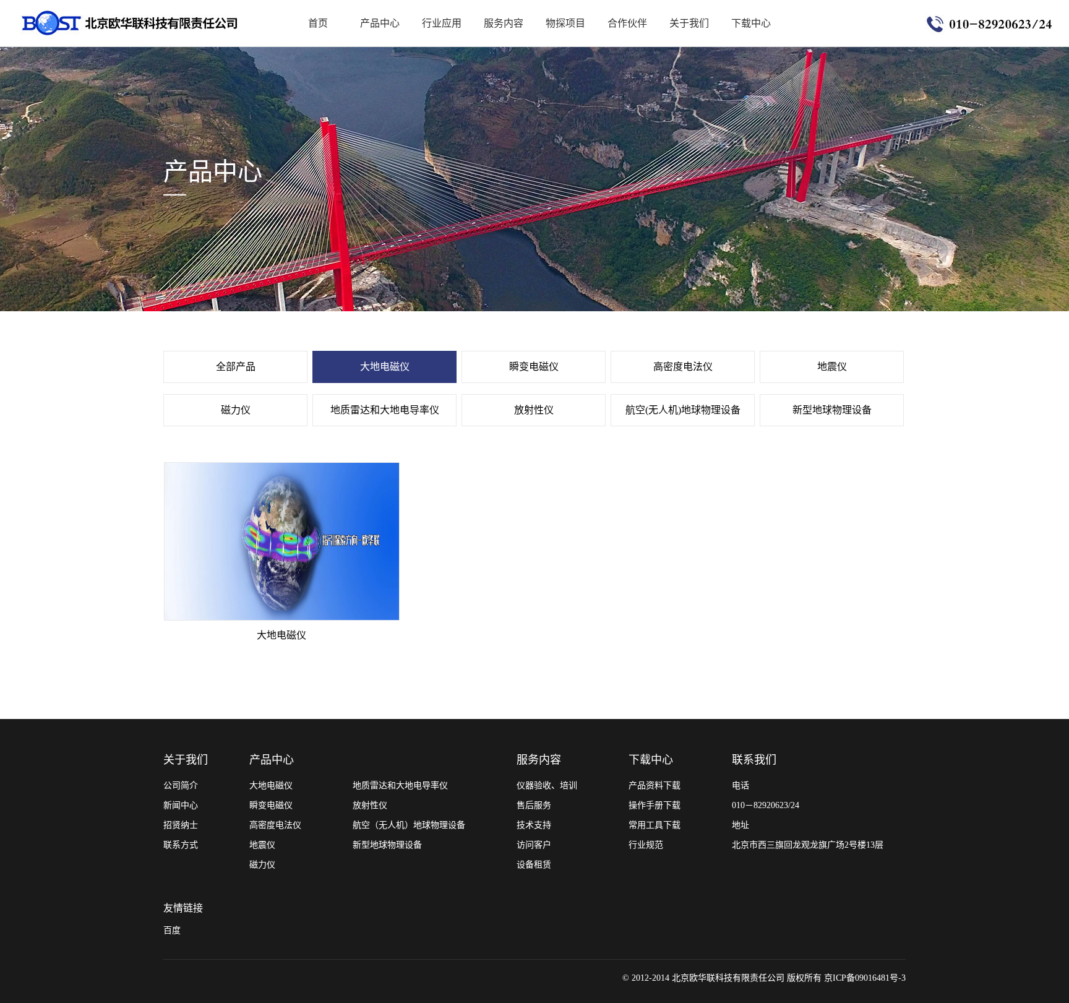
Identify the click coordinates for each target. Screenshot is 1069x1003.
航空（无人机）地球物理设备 (409, 825)
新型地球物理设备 (832, 410)
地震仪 (832, 366)
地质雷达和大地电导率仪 (384, 410)
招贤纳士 (180, 825)
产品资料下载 (654, 785)
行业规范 (646, 845)
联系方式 (180, 845)
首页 (318, 23)
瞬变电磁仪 (534, 366)
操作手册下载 (654, 805)
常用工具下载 (654, 825)
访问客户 (534, 845)
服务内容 (503, 23)
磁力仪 (236, 410)
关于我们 (689, 23)
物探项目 (565, 23)
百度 (172, 930)
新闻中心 (180, 805)
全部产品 (235, 366)
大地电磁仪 (385, 366)
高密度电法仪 (683, 366)
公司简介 (180, 785)
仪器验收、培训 (547, 785)
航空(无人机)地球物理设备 (683, 410)
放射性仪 (534, 410)
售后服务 (534, 805)
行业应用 (442, 23)
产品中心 (380, 23)
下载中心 (751, 23)
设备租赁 (534, 864)
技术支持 (534, 825)
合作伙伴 (627, 23)
